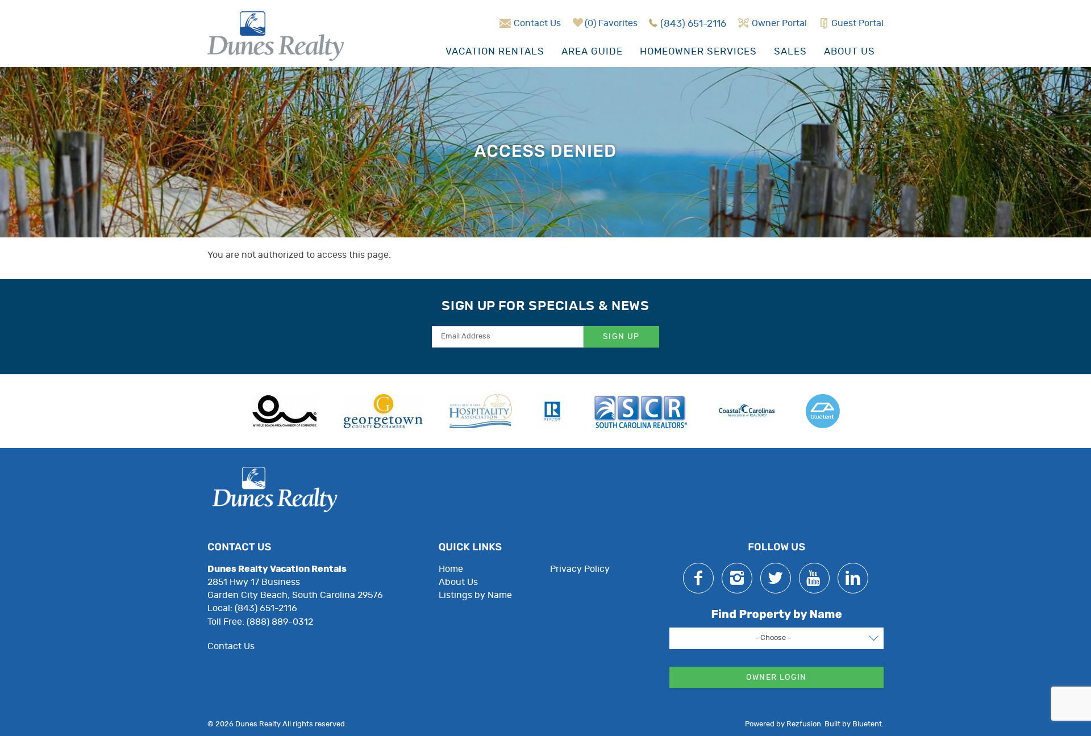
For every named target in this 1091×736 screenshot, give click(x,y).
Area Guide (592, 51)
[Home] (275, 34)
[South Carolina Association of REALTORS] (640, 411)
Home (451, 569)
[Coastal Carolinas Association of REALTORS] (747, 411)
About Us (849, 51)
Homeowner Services (698, 51)
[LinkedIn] (853, 578)
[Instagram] (737, 578)
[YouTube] (814, 578)
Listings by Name (475, 595)
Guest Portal (857, 23)
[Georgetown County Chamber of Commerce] (383, 411)
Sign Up (621, 337)
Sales (790, 51)
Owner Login (776, 677)
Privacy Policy (580, 569)
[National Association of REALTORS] (552, 411)
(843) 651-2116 (693, 23)
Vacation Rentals (494, 51)
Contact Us (537, 23)
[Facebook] (698, 578)
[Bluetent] (823, 411)
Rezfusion (803, 724)
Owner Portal (779, 23)
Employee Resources (594, 582)
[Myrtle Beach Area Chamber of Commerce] (285, 411)
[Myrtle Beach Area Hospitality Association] (480, 411)
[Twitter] (776, 578)
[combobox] (776, 638)
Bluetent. (868, 724)
